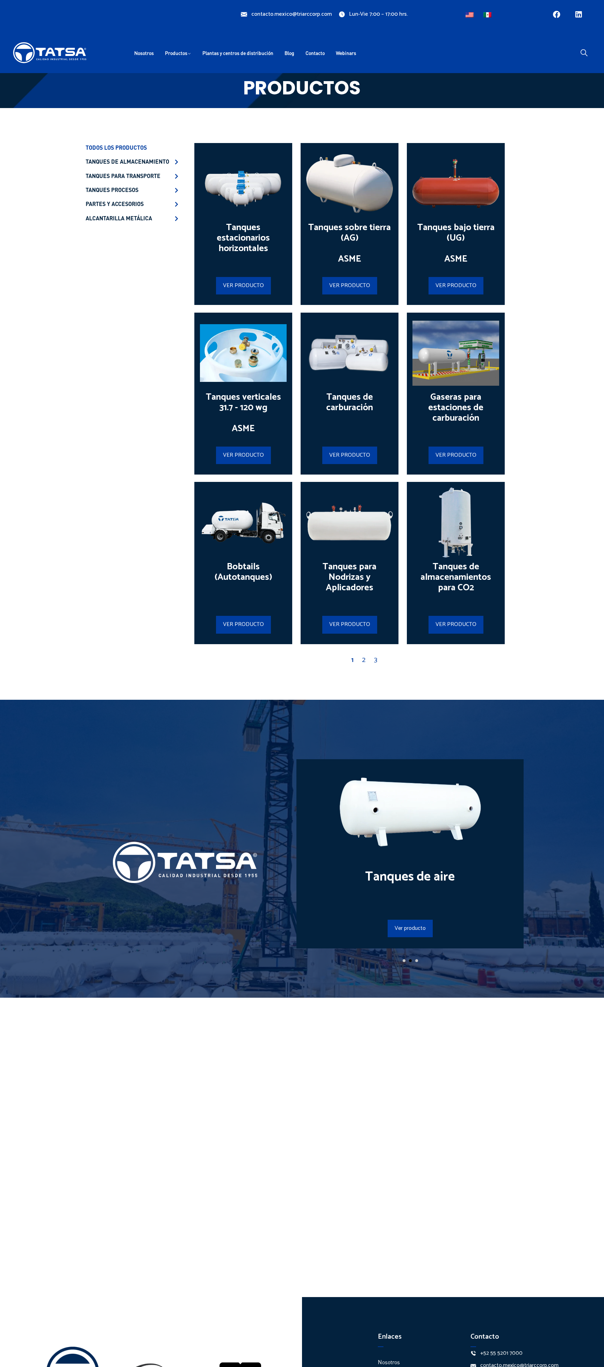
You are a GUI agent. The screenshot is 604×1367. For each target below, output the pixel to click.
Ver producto (410, 928)
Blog (289, 53)
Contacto (315, 53)
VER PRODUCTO (243, 285)
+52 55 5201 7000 (501, 1353)
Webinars (346, 53)
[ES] (488, 13)
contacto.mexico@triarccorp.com (291, 14)
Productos (176, 53)
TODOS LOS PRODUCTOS (116, 147)
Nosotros (144, 53)
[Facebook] (557, 14)
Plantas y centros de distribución (237, 53)
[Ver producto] (410, 845)
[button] (404, 960)
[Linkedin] (579, 14)
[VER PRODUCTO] (243, 217)
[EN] (470, 13)
